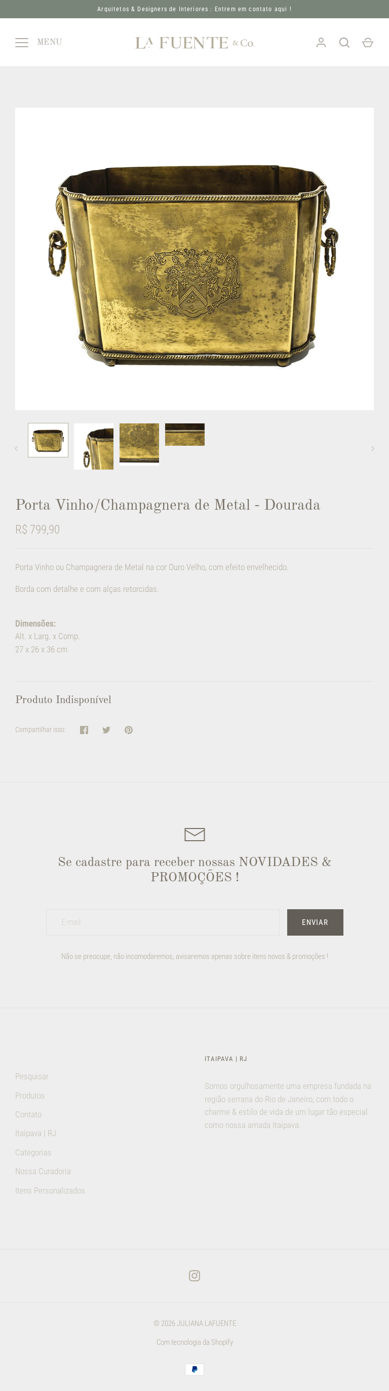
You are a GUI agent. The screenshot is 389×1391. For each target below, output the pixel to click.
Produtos (30, 1095)
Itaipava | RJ (35, 1133)
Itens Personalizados (50, 1190)
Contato (28, 1114)
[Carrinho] (368, 42)
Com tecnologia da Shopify (195, 1342)
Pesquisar (32, 1076)
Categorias (33, 1152)
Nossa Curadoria (43, 1171)
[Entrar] (321, 42)
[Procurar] (344, 42)
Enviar (315, 922)
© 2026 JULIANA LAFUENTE (194, 1323)
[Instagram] (194, 1276)
